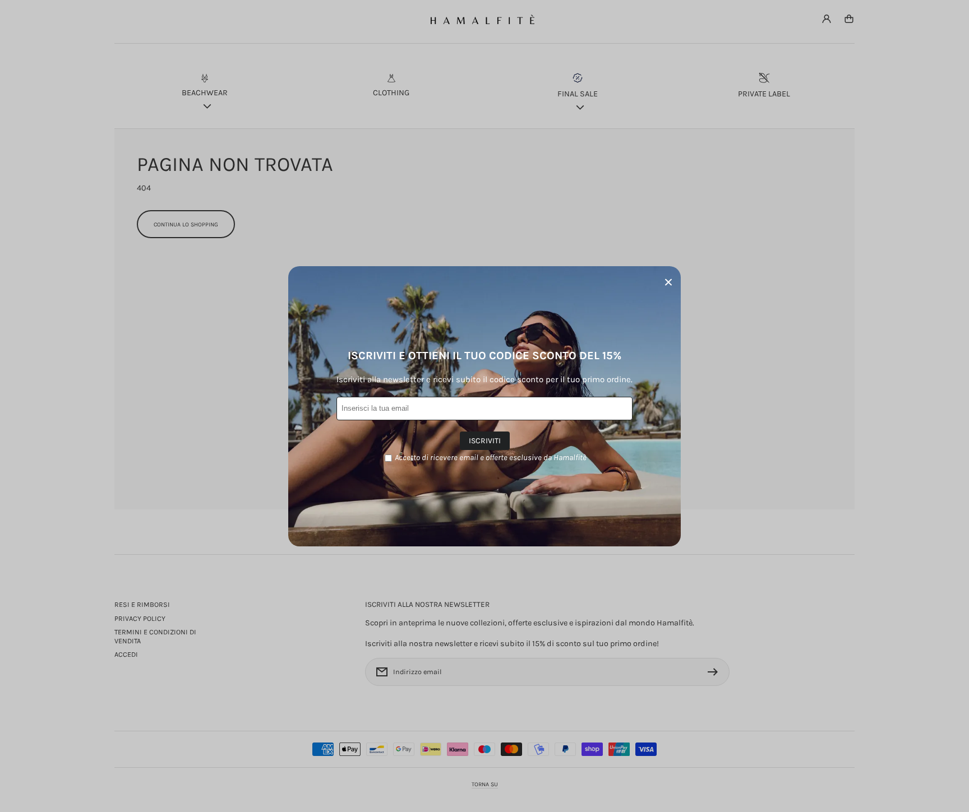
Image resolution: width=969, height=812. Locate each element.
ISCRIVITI (485, 441)
